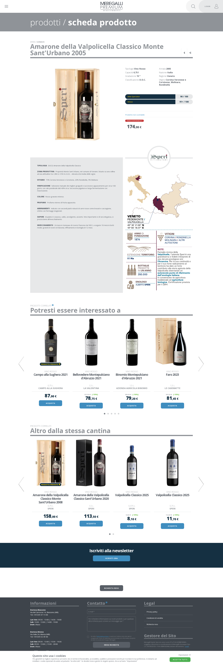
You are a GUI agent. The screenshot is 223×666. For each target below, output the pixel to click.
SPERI (32, 42)
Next (201, 364)
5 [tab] (118, 414)
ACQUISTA (50, 403)
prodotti (45, 22)
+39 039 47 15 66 (41, 615)
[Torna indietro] (185, 52)
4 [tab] (115, 414)
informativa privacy (103, 636)
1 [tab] (104, 414)
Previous (21, 364)
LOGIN (207, 6)
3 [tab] (111, 414)
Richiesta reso (111, 588)
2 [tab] (108, 414)
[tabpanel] (50, 362)
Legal (187, 646)
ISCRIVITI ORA (111, 558)
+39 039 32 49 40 (41, 637)
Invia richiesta (111, 645)
